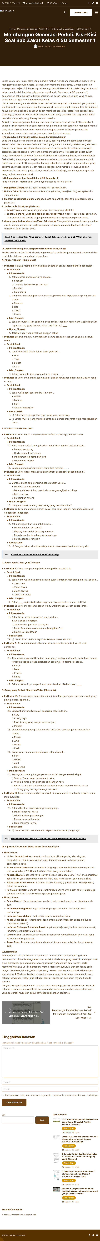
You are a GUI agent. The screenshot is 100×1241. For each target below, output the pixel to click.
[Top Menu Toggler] (96, 12)
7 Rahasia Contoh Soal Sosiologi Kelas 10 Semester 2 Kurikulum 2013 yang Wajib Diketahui (79, 1156)
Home (12, 29)
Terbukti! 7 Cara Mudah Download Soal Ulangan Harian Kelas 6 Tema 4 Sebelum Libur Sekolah (80, 1139)
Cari (3, 1115)
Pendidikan (60, 46)
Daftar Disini (81, 12)
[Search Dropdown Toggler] (65, 12)
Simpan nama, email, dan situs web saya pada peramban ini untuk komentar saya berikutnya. (51, 1095)
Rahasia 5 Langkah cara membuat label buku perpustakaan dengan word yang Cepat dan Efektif (80, 1191)
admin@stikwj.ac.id (35, 3)
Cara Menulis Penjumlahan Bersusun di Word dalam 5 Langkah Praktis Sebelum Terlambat (80, 1122)
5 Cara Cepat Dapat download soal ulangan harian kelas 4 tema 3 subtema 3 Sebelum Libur (78, 1174)
